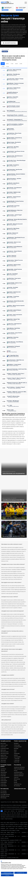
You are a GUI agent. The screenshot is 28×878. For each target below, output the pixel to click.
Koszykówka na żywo (5, 748)
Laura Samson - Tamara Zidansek (14, 251)
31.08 (7, 66)
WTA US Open (10, 134)
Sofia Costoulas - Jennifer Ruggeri (14, 214)
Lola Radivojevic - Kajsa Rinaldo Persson (16, 237)
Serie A (15, 750)
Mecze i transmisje (5, 49)
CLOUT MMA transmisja (5, 794)
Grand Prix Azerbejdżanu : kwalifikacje (15, 124)
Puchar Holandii (4, 785)
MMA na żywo (3, 750)
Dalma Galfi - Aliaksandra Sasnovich (15, 223)
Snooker (18, 102)
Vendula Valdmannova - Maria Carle (14, 210)
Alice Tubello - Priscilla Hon (13, 164)
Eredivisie (16, 755)
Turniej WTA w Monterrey (12, 92)
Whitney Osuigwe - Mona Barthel (14, 142)
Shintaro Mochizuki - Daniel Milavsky (15, 341)
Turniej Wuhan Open (11, 101)
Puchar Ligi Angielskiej (5, 777)
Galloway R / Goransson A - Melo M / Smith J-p (17, 382)
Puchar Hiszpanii (4, 780)
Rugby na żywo (3, 755)
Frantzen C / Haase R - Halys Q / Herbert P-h (16, 378)
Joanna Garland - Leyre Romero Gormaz (15, 151)
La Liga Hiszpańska (17, 746)
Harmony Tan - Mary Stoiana (13, 228)
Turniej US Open (11, 351)
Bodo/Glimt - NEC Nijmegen (13, 400)
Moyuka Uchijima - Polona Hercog (14, 137)
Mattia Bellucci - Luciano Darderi (14, 364)
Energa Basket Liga (17, 784)
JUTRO (7, 63)
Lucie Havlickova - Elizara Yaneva (14, 133)
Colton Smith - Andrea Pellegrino (14, 310)
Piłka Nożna (24, 111)
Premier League (17, 745)
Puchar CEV (16, 777)
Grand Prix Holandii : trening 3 (13, 106)
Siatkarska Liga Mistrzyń (18, 775)
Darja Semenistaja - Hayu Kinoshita (14, 169)
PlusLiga (15, 770)
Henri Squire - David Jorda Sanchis (14, 314)
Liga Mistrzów (10, 356)
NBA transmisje (17, 779)
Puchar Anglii (3, 775)
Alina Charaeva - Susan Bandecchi (14, 187)
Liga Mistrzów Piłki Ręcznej (19, 767)
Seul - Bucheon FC (11, 110)
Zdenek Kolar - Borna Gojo (12, 337)
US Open (9, 350)
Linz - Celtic (9, 405)
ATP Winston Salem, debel (13, 374)
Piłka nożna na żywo (4, 751)
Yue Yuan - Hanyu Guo (11, 255)
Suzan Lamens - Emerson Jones (14, 242)
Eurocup (15, 782)
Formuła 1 (19, 125)
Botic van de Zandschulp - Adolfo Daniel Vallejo (17, 369)
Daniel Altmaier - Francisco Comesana (15, 83)
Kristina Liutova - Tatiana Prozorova (15, 260)
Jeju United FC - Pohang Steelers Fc (14, 119)
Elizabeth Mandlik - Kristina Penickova (15, 201)
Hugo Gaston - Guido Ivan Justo (14, 291)
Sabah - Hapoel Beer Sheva (12, 355)
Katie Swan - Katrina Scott (12, 233)
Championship (17, 753)
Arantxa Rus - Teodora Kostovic (14, 196)
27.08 (12, 63)
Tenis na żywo (3, 760)
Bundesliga (16, 748)
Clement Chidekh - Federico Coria (14, 282)
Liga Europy (3, 770)
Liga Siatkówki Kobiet (18, 772)
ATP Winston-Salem (11, 397)
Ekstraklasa (16, 743)
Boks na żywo (3, 743)
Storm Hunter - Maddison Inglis (14, 192)
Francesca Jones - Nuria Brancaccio (15, 155)
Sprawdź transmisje (10, 43)
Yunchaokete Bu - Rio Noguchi (13, 346)
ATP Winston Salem (11, 79)
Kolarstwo (10, 129)
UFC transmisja (3, 791)
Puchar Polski (16, 761)
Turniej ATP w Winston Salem (13, 396)
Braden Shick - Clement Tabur (13, 319)
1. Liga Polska (16, 758)
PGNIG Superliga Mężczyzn (19, 768)
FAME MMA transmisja (5, 796)
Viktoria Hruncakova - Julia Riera (14, 178)
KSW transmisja (4, 792)
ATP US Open (10, 274)
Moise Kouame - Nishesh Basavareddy (15, 301)
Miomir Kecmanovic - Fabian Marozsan (15, 360)
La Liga (9, 410)
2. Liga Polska (16, 760)
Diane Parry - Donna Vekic (12, 96)
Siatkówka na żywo (4, 756)
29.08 (21, 63)
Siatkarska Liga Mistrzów (19, 773)
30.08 (3, 66)
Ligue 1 (15, 751)
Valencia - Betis (10, 409)
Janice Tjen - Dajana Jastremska (14, 69)
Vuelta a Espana (10, 128)
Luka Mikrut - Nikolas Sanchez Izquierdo (15, 305)
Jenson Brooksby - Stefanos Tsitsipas (15, 78)
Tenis (15, 70)
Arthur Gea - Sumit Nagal (12, 273)
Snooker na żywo (4, 758)
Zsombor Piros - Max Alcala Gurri (14, 323)
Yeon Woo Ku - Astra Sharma (13, 183)
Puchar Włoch (3, 784)
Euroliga (15, 780)
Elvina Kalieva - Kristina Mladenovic (14, 246)
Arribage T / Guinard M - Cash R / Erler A (15, 373)
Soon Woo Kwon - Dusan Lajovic (14, 278)
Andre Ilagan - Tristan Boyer (13, 296)
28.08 (16, 63)
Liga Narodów (3, 773)
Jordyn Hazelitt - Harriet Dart (13, 205)
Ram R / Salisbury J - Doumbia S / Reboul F (16, 387)
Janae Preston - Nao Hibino (13, 146)
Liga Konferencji (4, 772)
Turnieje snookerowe (12, 102)
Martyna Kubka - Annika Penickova (14, 269)
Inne (13, 129)
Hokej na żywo (3, 746)
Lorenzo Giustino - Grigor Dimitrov (14, 332)
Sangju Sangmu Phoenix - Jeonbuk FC (15, 115)
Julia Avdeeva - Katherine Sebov (14, 264)
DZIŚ (3, 63)
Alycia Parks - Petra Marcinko (13, 74)
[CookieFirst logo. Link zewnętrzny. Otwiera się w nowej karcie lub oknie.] (1, 861)
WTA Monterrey (11, 70)
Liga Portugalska (17, 756)
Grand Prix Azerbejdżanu (12, 125)
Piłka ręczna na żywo (5, 753)
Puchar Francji (3, 779)
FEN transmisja (3, 797)
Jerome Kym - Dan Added (12, 287)
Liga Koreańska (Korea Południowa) (15, 111)
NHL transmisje (17, 785)
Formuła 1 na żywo (4, 745)
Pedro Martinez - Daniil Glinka (13, 328)
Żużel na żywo (3, 761)
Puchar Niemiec (4, 782)
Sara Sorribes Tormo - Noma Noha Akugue (16, 160)
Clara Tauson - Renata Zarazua (13, 87)
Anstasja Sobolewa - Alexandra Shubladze (16, 174)
